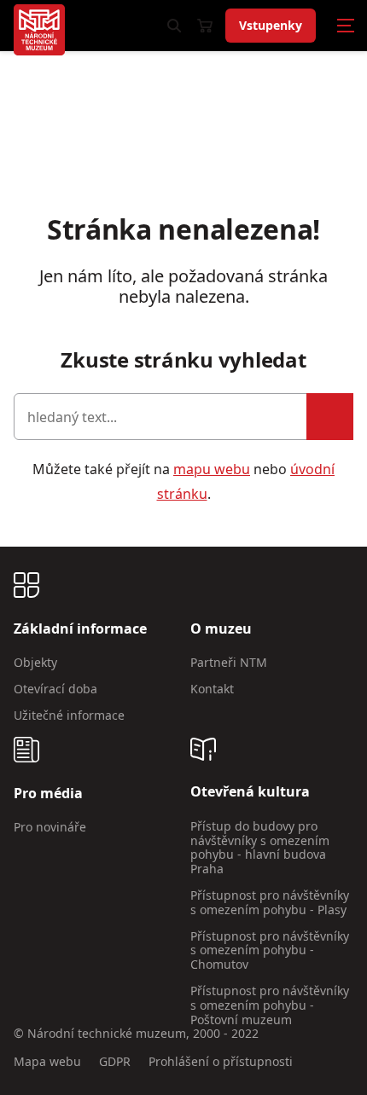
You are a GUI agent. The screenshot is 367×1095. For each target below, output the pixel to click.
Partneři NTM (228, 662)
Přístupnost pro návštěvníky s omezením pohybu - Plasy (269, 902)
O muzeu (221, 629)
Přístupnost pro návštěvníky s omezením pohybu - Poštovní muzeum (269, 1005)
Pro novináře (50, 827)
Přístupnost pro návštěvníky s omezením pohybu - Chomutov (269, 950)
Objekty (35, 662)
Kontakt (212, 689)
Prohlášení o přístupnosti (221, 1062)
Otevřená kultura (250, 792)
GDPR (115, 1062)
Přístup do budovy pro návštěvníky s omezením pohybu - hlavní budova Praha (259, 847)
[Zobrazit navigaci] (345, 25)
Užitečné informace (69, 715)
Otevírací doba (55, 689)
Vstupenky (270, 25)
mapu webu (211, 469)
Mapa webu (47, 1062)
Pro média (48, 793)
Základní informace (80, 629)
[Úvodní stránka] (39, 29)
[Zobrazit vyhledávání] (174, 26)
